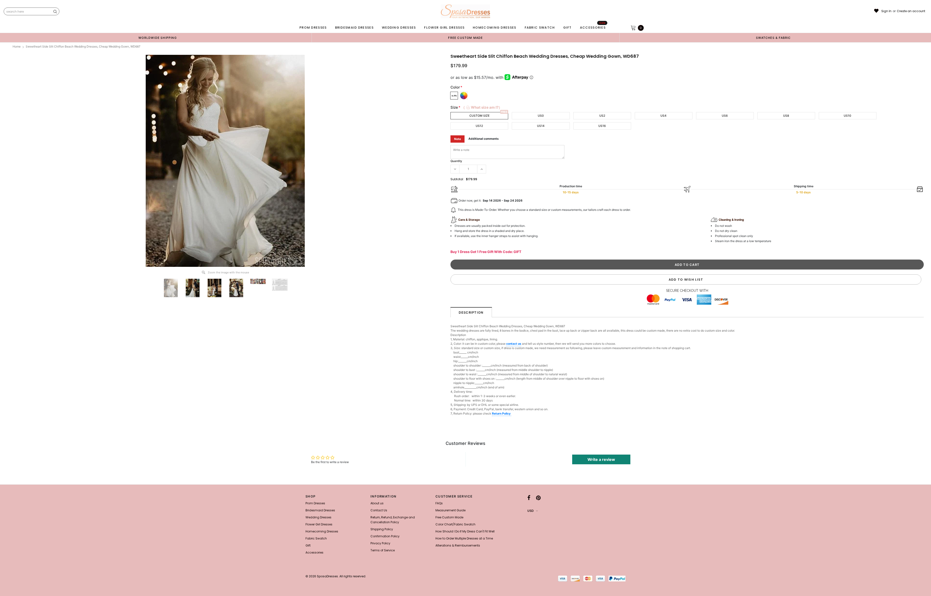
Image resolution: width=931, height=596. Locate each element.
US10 (847, 115)
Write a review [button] (601, 459)
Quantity (456, 161)
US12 (479, 126)
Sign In (886, 11)
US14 (541, 126)
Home (17, 46)
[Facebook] (528, 497)
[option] (158, 37)
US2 (602, 115)
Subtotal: (457, 179)
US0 (541, 115)
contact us (513, 343)
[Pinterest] (538, 497)
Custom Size (479, 115)
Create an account (911, 11)
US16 (602, 126)
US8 (786, 115)
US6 (725, 115)
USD (530, 510)
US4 (663, 115)
